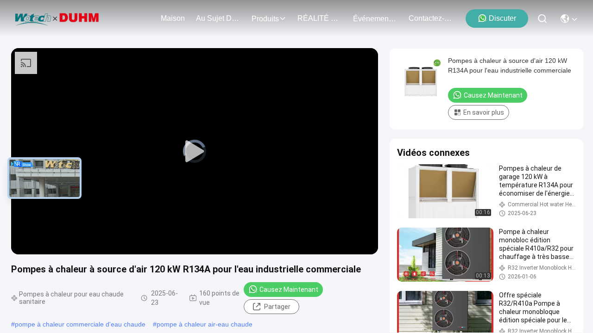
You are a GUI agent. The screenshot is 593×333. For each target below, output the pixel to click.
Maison (173, 18)
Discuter (502, 18)
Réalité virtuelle (319, 18)
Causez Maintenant (288, 289)
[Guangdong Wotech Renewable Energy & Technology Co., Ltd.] (57, 18)
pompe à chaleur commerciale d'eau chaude (80, 324)
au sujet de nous (218, 18)
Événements (373, 19)
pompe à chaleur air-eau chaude (204, 324)
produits (265, 19)
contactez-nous (431, 18)
